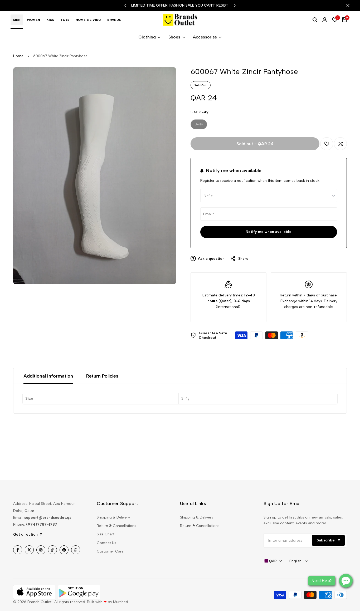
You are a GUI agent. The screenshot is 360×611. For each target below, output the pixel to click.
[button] (326, 143)
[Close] (346, 5)
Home (18, 56)
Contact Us (106, 543)
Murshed (120, 602)
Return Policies (102, 376)
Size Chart (105, 534)
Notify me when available (268, 231)
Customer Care (110, 551)
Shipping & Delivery (113, 517)
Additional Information (48, 376)
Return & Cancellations (116, 526)
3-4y (200, 125)
